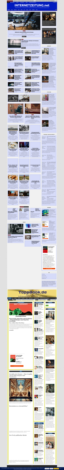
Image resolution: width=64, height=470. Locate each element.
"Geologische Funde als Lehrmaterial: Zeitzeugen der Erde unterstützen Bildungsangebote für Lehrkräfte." (52, 64)
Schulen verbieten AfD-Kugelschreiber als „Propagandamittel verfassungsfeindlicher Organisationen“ (17, 77)
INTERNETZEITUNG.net (32, 5)
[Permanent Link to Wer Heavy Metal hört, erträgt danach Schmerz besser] (28, 237)
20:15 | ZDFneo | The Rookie (51, 179)
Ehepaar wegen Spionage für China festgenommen (24, 101)
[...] (42, 28)
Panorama (33, 9)
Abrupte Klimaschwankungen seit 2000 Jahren (52, 221)
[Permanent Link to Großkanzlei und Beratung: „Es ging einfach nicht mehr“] (24, 193)
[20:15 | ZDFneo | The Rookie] (44, 183)
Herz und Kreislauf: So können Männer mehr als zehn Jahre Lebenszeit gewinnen (24, 182)
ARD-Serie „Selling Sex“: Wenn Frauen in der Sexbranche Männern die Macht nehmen (13, 166)
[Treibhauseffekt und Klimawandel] (45, 238)
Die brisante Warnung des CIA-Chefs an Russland (35, 57)
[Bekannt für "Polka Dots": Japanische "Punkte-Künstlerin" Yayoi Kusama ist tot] (45, 99)
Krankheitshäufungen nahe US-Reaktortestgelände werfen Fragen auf (36, 242)
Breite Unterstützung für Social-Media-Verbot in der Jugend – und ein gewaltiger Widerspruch (18, 64)
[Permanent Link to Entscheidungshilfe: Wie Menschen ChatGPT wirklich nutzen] (35, 177)
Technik (27, 9)
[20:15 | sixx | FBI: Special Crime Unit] (44, 139)
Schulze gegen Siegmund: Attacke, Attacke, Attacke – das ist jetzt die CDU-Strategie (35, 99)
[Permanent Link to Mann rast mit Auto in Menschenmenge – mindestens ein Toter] (11, 90)
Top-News (9, 9)
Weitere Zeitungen (12, 2)
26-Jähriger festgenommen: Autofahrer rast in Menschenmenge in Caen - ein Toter (52, 121)
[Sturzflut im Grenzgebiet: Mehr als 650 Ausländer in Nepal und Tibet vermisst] (45, 112)
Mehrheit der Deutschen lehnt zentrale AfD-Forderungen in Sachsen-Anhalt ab (18, 84)
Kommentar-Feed (44, 276)
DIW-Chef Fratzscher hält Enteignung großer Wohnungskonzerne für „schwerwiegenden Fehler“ (36, 84)
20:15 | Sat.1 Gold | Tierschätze (51, 145)
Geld (24, 9)
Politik (12, 9)
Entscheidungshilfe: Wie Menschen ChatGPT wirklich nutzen (35, 182)
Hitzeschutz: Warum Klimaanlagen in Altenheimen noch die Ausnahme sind (35, 149)
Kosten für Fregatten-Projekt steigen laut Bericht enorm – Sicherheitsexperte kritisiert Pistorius (18, 52)
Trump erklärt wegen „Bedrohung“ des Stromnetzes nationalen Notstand (15, 117)
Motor (30, 9)
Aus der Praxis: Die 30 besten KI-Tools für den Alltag (35, 166)
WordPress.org (44, 277)
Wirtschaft (15, 9)
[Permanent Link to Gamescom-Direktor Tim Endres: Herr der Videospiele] (33, 209)
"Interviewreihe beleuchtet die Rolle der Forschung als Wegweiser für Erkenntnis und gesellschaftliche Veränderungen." (52, 50)
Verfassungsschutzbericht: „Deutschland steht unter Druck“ (13, 100)
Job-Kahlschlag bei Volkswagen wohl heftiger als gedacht (26, 210)
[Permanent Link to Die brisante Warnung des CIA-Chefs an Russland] (28, 58)
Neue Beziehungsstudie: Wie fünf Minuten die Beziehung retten (24, 166)
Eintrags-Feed (44, 274)
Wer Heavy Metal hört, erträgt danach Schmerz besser (36, 236)
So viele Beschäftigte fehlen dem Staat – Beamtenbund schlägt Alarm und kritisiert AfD (18, 58)
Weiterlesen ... (24, 36)
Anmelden (43, 273)
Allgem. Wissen (22, 2)
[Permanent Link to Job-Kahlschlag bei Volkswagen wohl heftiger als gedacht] (21, 209)
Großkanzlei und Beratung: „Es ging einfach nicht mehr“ (24, 197)
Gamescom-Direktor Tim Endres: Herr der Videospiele (35, 210)
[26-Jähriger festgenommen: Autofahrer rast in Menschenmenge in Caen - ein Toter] (45, 125)
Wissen (36, 9)
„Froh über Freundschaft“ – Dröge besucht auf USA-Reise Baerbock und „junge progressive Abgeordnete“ (18, 71)
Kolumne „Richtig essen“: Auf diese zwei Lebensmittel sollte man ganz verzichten (12, 182)
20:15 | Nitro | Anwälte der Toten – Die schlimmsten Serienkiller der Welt (51, 162)
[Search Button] (56, 9)
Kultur (26, 2)
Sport (18, 9)
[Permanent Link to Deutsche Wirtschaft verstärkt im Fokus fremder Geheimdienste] (24, 128)
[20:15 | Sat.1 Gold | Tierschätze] (44, 149)
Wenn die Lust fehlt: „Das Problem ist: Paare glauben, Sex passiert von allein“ (13, 197)
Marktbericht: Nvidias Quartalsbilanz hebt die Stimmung (24, 32)
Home (8, 2)
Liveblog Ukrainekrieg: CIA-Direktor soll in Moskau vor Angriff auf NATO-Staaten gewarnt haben (36, 52)
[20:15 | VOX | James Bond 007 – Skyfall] (44, 192)
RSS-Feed (23, 33)
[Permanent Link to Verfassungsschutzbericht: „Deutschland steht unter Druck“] (35, 128)
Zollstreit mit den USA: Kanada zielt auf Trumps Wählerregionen (35, 225)
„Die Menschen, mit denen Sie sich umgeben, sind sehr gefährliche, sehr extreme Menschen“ (36, 90)
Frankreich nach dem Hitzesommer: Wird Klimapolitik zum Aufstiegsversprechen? (35, 231)
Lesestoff (17, 2)
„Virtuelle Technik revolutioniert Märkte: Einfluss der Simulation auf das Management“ (12, 210)
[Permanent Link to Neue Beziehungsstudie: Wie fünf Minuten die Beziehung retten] (24, 161)
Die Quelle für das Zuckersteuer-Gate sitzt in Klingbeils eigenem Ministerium (35, 71)
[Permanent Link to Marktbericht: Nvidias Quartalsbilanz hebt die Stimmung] (24, 21)
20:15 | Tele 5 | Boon (49, 154)
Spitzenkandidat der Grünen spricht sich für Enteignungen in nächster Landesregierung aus (36, 64)
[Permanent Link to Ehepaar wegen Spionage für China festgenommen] (13, 145)
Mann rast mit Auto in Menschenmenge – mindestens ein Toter (17, 89)
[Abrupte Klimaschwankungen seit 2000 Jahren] (45, 226)
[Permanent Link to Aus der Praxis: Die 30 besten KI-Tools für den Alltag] (35, 161)
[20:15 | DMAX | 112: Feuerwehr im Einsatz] (44, 199)
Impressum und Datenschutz (32, 2)
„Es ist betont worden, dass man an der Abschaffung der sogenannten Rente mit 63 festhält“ (36, 77)
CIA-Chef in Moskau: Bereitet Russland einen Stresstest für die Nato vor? (15, 237)
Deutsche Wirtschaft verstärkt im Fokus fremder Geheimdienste (24, 133)
